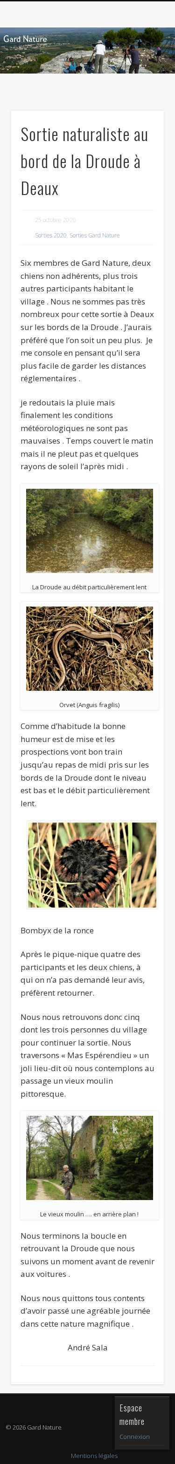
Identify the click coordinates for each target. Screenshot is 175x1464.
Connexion (134, 1436)
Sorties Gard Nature (95, 235)
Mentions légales (94, 1455)
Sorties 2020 (51, 235)
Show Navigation (141, 83)
